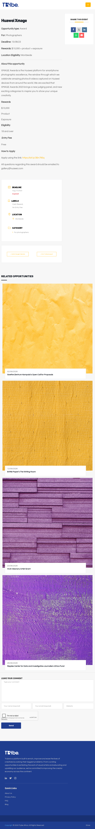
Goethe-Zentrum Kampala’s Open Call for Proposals (30, 375)
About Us (8, 793)
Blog (6, 804)
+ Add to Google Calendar (18, 254)
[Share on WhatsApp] (76, 35)
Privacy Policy (10, 797)
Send (11, 725)
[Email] (81, 35)
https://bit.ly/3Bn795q (33, 158)
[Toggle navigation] (88, 4)
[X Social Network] (78, 29)
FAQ (6, 801)
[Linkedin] (84, 29)
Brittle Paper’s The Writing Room (21, 472)
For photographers (21, 232)
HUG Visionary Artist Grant (19, 569)
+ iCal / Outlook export (46, 254)
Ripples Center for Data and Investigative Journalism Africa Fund (35, 666)
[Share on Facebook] (73, 29)
